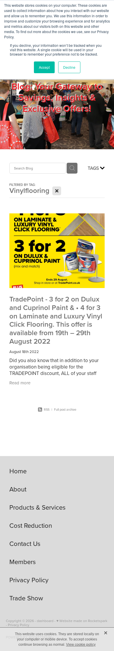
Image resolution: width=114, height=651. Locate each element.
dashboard (45, 620)
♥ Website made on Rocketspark (81, 620)
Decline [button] (69, 67)
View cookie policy (81, 645)
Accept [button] (44, 67)
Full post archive (65, 409)
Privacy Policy (18, 624)
